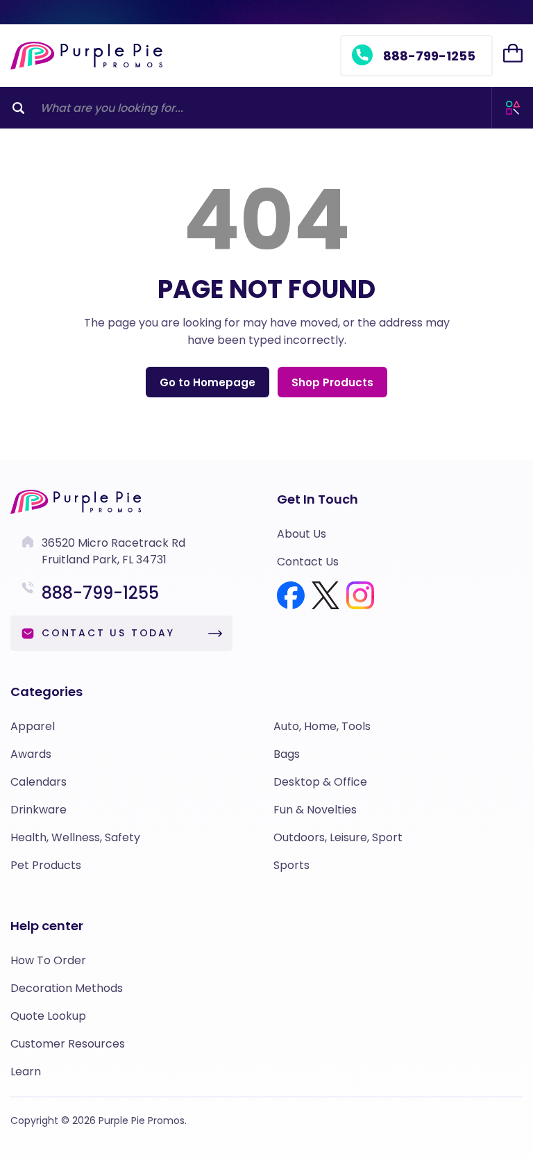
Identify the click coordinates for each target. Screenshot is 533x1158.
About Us (301, 534)
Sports (291, 865)
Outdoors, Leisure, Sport (338, 837)
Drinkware (38, 810)
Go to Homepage (207, 382)
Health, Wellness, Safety (75, 837)
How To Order (48, 960)
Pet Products (45, 865)
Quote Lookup (48, 1016)
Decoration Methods (66, 988)
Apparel (32, 726)
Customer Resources (67, 1044)
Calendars (38, 782)
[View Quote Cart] (513, 53)
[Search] (18, 108)
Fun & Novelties (315, 810)
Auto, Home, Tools (322, 726)
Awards (30, 754)
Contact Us (308, 562)
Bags (286, 754)
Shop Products (332, 382)
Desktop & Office (320, 782)
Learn (25, 1072)
